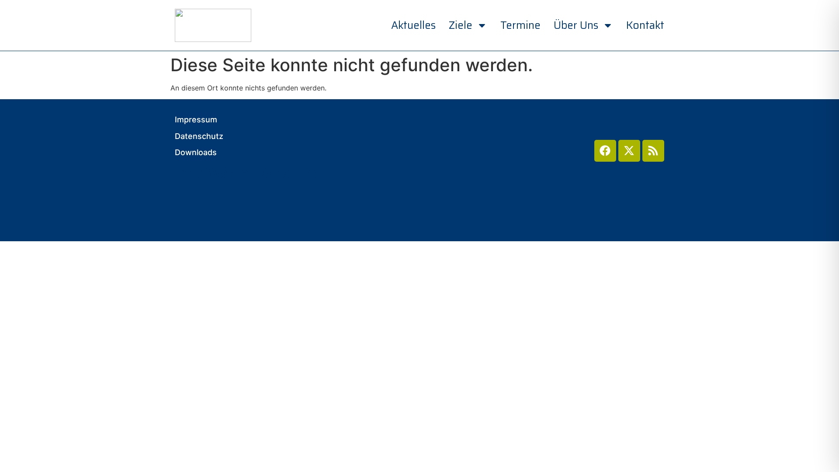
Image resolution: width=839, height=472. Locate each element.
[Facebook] (605, 151)
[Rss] (653, 151)
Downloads (196, 152)
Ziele (460, 25)
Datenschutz (199, 136)
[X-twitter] (629, 151)
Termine (520, 25)
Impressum (196, 120)
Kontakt (645, 25)
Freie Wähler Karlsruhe (245, 173)
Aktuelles (413, 25)
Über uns (576, 25)
